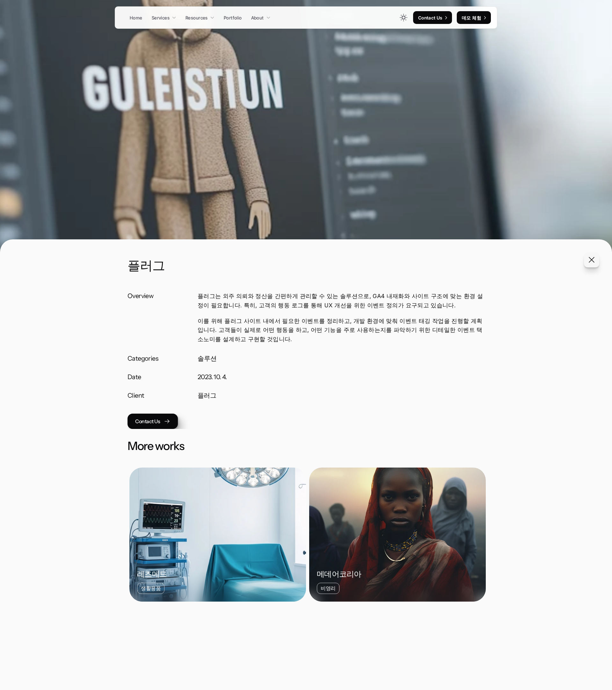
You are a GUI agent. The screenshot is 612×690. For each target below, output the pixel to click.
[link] (446, 17)
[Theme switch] (403, 17)
